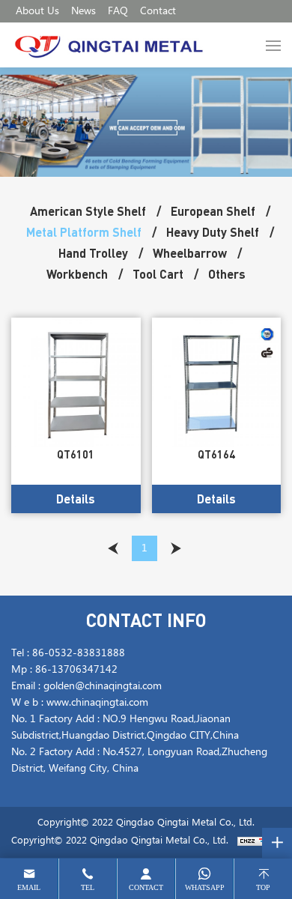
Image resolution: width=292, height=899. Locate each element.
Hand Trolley (93, 253)
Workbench (77, 274)
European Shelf (213, 211)
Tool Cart (158, 274)
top (263, 887)
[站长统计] (256, 841)
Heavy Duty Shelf (212, 232)
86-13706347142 (76, 669)
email (28, 887)
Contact (158, 11)
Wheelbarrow (190, 253)
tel (87, 887)
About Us (37, 11)
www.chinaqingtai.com (97, 702)
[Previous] (113, 548)
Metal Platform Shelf (84, 232)
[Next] (176, 548)
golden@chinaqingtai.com (102, 686)
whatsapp (205, 887)
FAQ (118, 11)
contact (146, 887)
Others (227, 274)
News (83, 11)
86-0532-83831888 (78, 653)
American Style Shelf (88, 211)
